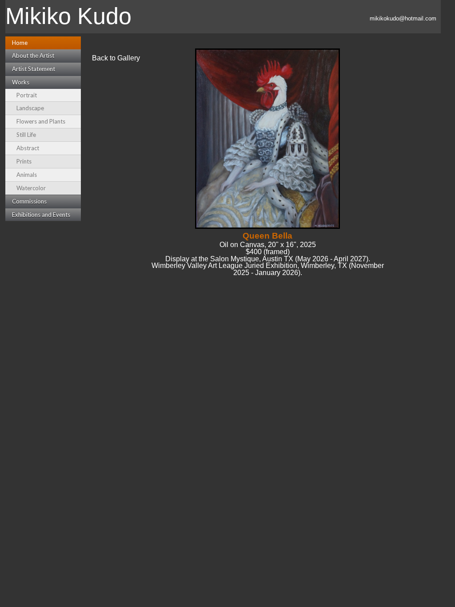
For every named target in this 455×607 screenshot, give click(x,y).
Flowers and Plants (40, 121)
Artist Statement (33, 68)
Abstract (27, 148)
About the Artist (33, 55)
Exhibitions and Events (41, 214)
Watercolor (31, 188)
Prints (24, 161)
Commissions (29, 201)
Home (20, 42)
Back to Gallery (116, 58)
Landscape (30, 108)
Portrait (26, 95)
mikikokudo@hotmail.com (403, 18)
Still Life (26, 134)
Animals (26, 174)
